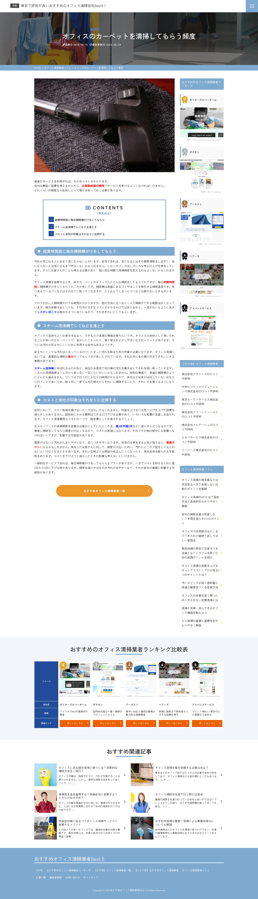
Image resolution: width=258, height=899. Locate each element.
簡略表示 (104, 212)
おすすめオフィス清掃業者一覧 (104, 491)
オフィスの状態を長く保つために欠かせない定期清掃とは (200, 597)
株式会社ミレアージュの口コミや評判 (200, 427)
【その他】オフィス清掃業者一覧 (112, 870)
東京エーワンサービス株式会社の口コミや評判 (200, 401)
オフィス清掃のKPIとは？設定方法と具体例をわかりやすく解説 (200, 501)
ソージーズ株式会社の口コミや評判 (200, 452)
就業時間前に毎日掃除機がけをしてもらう (80, 220)
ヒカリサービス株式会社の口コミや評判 (200, 439)
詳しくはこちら (75, 723)
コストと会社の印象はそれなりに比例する (80, 234)
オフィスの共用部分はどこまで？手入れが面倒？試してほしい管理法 (200, 535)
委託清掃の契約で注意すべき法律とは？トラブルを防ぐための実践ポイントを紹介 (200, 552)
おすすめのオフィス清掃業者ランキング (68, 870)
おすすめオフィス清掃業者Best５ (69, 858)
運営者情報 (55, 877)
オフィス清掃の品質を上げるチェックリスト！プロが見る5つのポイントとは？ (201, 570)
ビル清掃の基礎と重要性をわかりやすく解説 (200, 623)
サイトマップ (90, 877)
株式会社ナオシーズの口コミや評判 (200, 376)
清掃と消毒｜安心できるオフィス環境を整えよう (200, 610)
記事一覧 (41, 877)
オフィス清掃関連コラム (195, 870)
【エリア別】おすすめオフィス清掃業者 (156, 870)
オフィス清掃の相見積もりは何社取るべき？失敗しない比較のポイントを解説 (200, 484)
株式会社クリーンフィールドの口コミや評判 (200, 414)
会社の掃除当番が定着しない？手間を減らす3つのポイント (201, 518)
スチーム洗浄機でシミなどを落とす (76, 227)
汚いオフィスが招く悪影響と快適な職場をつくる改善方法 (200, 585)
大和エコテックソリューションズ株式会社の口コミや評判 (200, 388)
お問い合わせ (72, 877)
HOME (39, 870)
